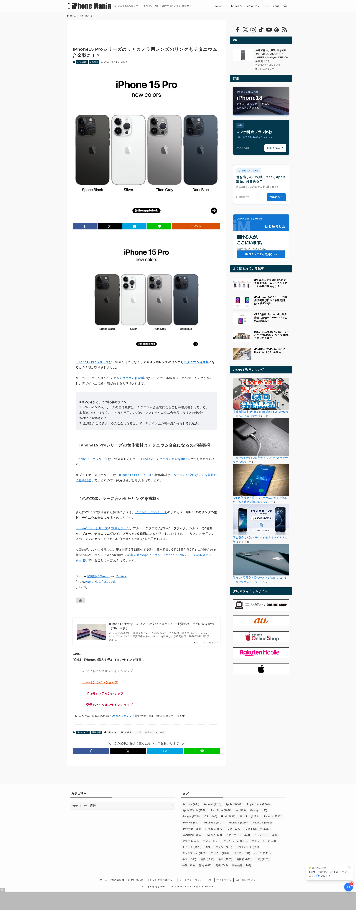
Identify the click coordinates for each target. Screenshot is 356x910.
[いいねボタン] (80, 600)
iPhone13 (238, 822)
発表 (222, 865)
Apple (234, 804)
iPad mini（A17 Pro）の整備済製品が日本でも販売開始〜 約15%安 (270, 300)
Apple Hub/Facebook (100, 581)
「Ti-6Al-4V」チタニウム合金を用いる (163, 459)
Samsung (192, 834)
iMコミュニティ (122, 715)
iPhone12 (213, 822)
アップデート (266, 834)
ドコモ (242, 853)
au (241, 810)
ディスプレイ (194, 853)
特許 (188, 865)
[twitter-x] (245, 29)
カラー (148, 732)
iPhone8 (190, 822)
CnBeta (121, 576)
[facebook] (237, 29)
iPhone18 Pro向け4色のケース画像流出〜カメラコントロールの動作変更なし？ (271, 283)
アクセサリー (238, 834)
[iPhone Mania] (89, 6)
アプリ (190, 841)
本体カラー (119, 528)
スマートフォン (219, 847)
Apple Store (258, 804)
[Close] (2, 890)
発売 (205, 865)
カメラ (137, 732)
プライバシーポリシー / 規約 (195, 879)
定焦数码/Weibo (98, 576)
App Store (221, 810)
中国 (189, 859)
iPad (228, 816)
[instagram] (253, 29)
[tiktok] (261, 29)
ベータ (262, 853)
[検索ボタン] (285, 6)
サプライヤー (264, 841)
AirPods (190, 804)
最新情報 (94, 62)
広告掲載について (245, 879)
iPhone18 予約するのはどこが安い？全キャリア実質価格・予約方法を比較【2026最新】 (161, 626)
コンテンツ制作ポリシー (161, 879)
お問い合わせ (136, 879)
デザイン (220, 853)
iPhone (112, 732)
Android (212, 804)
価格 (207, 859)
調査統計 (241, 865)
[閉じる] (349, 867)
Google (191, 816)
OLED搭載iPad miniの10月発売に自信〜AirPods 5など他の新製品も (270, 317)
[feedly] (276, 29)
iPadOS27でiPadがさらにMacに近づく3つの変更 (269, 351)
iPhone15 (82, 62)
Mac (234, 828)
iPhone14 (262, 822)
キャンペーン (236, 841)
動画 (225, 859)
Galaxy (258, 810)
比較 (262, 859)
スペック (160, 732)
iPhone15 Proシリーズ (92, 459)
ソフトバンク (247, 847)
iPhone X (214, 828)
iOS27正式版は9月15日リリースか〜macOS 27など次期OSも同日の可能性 (271, 335)
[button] (85, 226)
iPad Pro (249, 816)
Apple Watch (194, 810)
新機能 (244, 859)
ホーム (104, 879)
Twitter (214, 834)
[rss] (284, 29)
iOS (210, 816)
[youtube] (269, 29)
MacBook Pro (257, 828)
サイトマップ (224, 879)
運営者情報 (117, 879)
